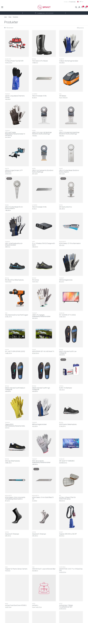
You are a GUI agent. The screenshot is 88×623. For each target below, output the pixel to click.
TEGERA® (61, 59)
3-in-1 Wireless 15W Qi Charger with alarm (43, 244)
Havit (33, 241)
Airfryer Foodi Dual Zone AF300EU (15, 605)
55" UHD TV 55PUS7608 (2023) (15, 351)
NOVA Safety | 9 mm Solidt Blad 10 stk (43, 498)
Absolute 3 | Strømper (12, 534)
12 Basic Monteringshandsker (68, 61)
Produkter (15, 17)
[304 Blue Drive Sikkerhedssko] (17, 262)
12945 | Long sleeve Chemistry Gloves (15, 96)
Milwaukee (8, 59)
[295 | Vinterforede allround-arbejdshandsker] (17, 226)
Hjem (5, 17)
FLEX (33, 567)
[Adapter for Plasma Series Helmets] (17, 551)
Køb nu (15, 54)
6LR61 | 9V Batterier (65, 388)
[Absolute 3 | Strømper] (17, 516)
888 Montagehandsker (39, 424)
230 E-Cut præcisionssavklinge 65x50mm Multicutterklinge (69, 133)
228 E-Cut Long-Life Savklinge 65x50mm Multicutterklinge (42, 133)
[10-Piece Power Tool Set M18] (17, 43)
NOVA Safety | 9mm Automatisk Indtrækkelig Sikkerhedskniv (15, 498)
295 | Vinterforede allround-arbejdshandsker (14, 244)
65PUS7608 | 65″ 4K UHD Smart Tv (43, 351)
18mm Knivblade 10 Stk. (39, 96)
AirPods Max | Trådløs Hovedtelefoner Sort (66, 606)
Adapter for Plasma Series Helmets (16, 569)
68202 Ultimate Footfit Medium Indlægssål (15, 388)
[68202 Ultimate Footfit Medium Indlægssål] (17, 370)
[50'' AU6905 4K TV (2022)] (71, 297)
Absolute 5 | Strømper (39, 534)
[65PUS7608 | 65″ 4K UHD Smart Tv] (44, 334)
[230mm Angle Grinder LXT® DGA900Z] (17, 153)
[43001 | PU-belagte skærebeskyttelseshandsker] (44, 297)
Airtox (7, 532)
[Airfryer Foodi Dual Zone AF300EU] (17, 588)
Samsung (61, 313)
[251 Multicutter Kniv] (71, 189)
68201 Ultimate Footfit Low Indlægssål (67, 352)
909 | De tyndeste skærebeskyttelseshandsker (41, 461)
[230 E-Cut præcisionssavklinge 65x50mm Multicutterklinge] (71, 115)
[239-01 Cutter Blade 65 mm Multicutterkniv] (17, 189)
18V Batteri (62, 96)
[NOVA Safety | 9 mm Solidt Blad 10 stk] (44, 480)
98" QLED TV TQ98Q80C (67, 461)
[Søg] (76, 7)
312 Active (35, 280)
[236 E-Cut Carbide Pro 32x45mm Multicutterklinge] (44, 153)
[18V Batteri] (71, 78)
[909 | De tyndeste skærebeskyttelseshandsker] (44, 443)
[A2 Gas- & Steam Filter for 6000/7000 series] (71, 480)
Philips (7, 349)
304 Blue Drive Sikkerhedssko (14, 280)
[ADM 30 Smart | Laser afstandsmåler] (44, 551)
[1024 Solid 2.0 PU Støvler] (44, 43)
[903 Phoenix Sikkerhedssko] (71, 407)
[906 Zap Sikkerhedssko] (17, 443)
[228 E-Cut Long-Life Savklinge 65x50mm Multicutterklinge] (44, 115)
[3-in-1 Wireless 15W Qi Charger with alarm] (44, 226)
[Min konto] (79, 7)
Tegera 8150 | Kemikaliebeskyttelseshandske (15, 425)
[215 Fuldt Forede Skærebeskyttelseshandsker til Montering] (17, 115)
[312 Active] (44, 262)
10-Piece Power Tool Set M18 (14, 61)
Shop (10, 17)
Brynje (34, 59)
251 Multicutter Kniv (65, 207)
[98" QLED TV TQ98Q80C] (71, 443)
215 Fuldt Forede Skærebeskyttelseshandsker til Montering (15, 134)
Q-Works (34, 94)
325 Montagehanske (65, 280)
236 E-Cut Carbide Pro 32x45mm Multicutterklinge (42, 171)
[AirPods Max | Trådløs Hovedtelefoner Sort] (71, 588)
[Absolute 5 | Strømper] (44, 516)
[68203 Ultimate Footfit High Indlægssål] (44, 370)
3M (60, 495)
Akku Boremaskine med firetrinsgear (16, 315)
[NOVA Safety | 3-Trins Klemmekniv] (71, 226)
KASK (6, 567)
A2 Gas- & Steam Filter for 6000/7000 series (67, 498)
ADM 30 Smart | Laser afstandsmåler (43, 569)
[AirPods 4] (44, 588)
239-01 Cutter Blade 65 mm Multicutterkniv (14, 207)
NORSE (34, 130)
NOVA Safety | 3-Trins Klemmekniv (70, 243)
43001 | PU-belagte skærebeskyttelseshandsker (41, 315)
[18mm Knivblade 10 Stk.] (44, 78)
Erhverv (66, 2)
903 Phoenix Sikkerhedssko (68, 424)
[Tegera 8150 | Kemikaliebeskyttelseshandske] (17, 407)
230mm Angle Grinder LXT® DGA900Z (14, 171)
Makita (7, 168)
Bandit (61, 532)
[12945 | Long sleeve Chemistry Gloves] (17, 78)
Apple (33, 603)
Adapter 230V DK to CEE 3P (68, 534)
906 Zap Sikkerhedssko (12, 461)
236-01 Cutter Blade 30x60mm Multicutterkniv (69, 171)
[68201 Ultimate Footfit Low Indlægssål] (71, 334)
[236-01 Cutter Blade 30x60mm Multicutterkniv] (71, 153)
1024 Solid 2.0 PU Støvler (40, 61)
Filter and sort (9, 27)
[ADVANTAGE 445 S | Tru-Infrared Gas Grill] (71, 551)
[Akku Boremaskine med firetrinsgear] (17, 297)
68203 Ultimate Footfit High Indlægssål (41, 388)
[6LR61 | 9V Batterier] (71, 370)
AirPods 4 (35, 605)
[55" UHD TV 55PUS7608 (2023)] (17, 334)
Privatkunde (72, 2)
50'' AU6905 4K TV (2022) (67, 315)
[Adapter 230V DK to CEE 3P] (71, 516)
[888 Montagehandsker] (44, 407)
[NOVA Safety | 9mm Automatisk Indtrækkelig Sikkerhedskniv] (17, 480)
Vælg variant (42, 273)
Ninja (6, 603)
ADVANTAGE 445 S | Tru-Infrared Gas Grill (70, 569)
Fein (60, 94)
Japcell (61, 386)
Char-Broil (62, 567)
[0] (85, 7)
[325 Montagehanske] (71, 262)
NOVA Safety (62, 241)
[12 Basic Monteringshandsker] (71, 43)
